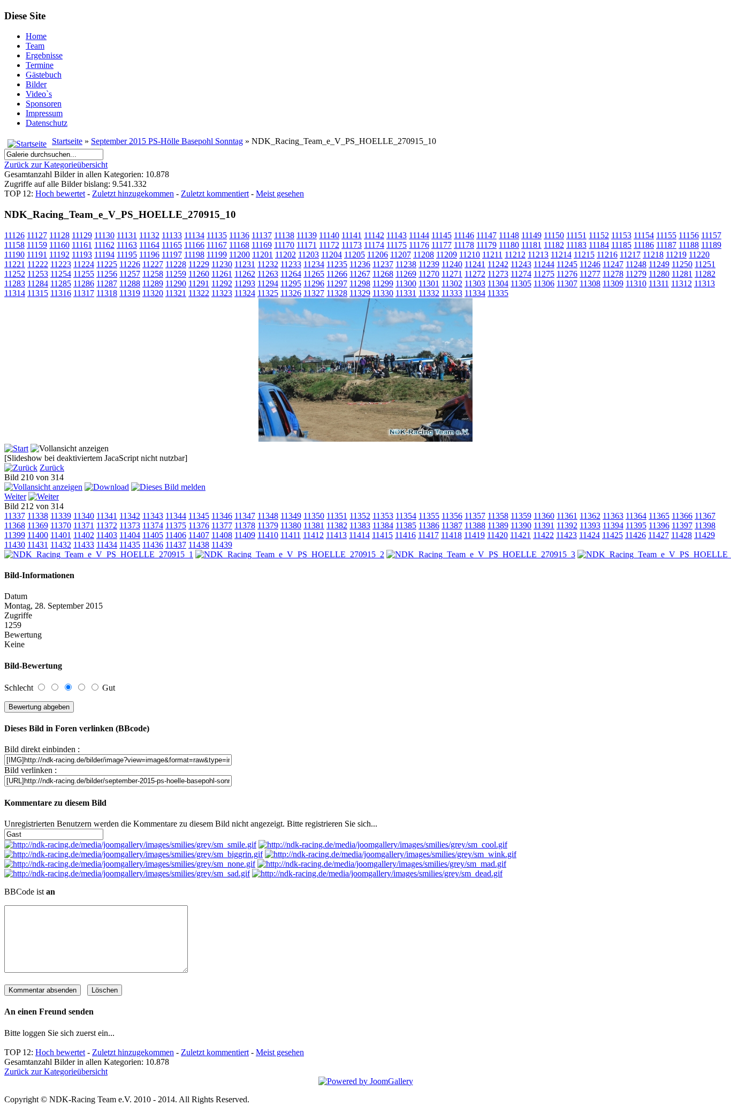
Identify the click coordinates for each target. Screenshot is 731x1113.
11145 (441, 235)
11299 (382, 283)
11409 (244, 535)
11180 (509, 244)
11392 (567, 525)
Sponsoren (44, 103)
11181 (531, 244)
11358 (498, 515)
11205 (354, 254)
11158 (14, 244)
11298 (359, 283)
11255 (83, 273)
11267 (359, 273)
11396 (659, 525)
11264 (290, 273)
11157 (711, 235)
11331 (405, 293)
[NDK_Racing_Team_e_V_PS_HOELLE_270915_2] (289, 554)
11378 (244, 525)
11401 (60, 535)
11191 (37, 254)
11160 (59, 244)
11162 (104, 244)
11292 (221, 283)
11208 (423, 254)
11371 (83, 525)
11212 (515, 254)
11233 (290, 264)
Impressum (44, 113)
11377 (221, 525)
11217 (630, 254)
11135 (217, 235)
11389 (498, 525)
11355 (428, 515)
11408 (221, 535)
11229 (198, 264)
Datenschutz (46, 122)
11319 (129, 293)
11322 (198, 293)
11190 (14, 254)
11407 (198, 535)
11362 (590, 515)
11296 (313, 283)
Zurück (52, 467)
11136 (239, 235)
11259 (175, 273)
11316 (60, 293)
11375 (175, 525)
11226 (129, 264)
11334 (475, 293)
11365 (659, 515)
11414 (359, 535)
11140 (329, 235)
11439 (221, 544)
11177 (441, 244)
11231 (244, 264)
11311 (659, 283)
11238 (405, 264)
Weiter (15, 496)
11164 (149, 244)
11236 (359, 264)
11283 (14, 283)
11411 (290, 535)
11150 (554, 235)
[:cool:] (382, 844)
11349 (290, 515)
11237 (382, 264)
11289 (152, 283)
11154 (644, 235)
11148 (509, 235)
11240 (451, 264)
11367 (705, 515)
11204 (331, 254)
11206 (377, 254)
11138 (284, 235)
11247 (613, 264)
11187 (666, 244)
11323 (221, 293)
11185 (621, 244)
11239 (428, 264)
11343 (152, 515)
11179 (486, 244)
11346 (221, 515)
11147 (486, 235)
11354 (405, 515)
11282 (705, 273)
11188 (689, 244)
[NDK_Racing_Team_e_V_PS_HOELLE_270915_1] (98, 554)
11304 (498, 283)
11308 (590, 283)
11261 (221, 273)
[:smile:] (130, 844)
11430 (14, 544)
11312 (681, 283)
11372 (106, 525)
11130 (104, 235)
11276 (567, 273)
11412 (313, 535)
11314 (14, 293)
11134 (194, 235)
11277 (590, 273)
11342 (129, 515)
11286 (83, 283)
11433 (83, 544)
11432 (60, 544)
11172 (329, 244)
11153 (621, 235)
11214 (561, 254)
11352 (359, 515)
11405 (152, 535)
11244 (544, 264)
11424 (589, 535)
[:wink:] (390, 854)
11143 (396, 235)
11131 (127, 235)
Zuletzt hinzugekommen (133, 193)
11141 (351, 235)
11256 (106, 273)
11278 (613, 273)
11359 (521, 515)
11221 (14, 264)
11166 (194, 244)
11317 (83, 293)
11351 (336, 515)
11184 (599, 244)
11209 (446, 254)
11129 (82, 235)
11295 (290, 283)
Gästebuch (44, 74)
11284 (37, 283)
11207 (400, 254)
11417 (428, 535)
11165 (172, 244)
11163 (127, 244)
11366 (682, 515)
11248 (636, 264)
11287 (106, 283)
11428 (681, 535)
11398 (705, 525)
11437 (175, 544)
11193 (82, 254)
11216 (607, 254)
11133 (172, 235)
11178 (464, 244)
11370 (60, 525)
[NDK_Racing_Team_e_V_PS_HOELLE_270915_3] (480, 554)
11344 (175, 515)
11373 (129, 525)
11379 (267, 525)
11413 (336, 535)
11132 (149, 235)
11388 (475, 525)
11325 (267, 293)
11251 (705, 264)
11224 (83, 264)
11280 (659, 273)
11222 (37, 264)
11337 (14, 515)
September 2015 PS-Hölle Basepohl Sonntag (167, 141)
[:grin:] (133, 854)
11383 (359, 525)
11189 (711, 244)
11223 (60, 264)
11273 (498, 273)
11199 (217, 254)
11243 (521, 264)
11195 (127, 254)
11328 (336, 293)
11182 (554, 244)
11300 (405, 283)
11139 (306, 235)
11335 (498, 293)
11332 (428, 293)
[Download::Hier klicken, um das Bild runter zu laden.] (107, 486)
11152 (599, 235)
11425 (612, 535)
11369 (37, 525)
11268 (382, 273)
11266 (336, 273)
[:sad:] (127, 873)
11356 (451, 515)
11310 (636, 283)
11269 (405, 273)
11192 (59, 254)
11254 (60, 273)
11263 (267, 273)
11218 (653, 254)
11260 (198, 273)
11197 (172, 254)
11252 (14, 273)
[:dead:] (377, 873)
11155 (666, 235)
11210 (469, 254)
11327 (313, 293)
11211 (492, 254)
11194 (104, 254)
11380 (290, 525)
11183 (576, 244)
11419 (474, 535)
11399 (14, 535)
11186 (644, 244)
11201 (262, 254)
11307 (567, 283)
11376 (198, 525)
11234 (313, 264)
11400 (37, 535)
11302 (451, 283)
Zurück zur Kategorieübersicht (56, 164)
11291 (198, 283)
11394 (613, 525)
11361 (567, 515)
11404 (129, 535)
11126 (14, 235)
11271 (451, 273)
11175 (396, 244)
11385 (405, 525)
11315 (37, 293)
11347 (244, 515)
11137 (262, 235)
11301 (428, 283)
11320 (152, 293)
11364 (636, 515)
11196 (149, 254)
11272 (475, 273)
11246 (590, 264)
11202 (285, 254)
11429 (704, 535)
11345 (198, 515)
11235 (336, 264)
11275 (544, 273)
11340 (83, 515)
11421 (520, 535)
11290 (175, 283)
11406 (175, 535)
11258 (152, 273)
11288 (129, 283)
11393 (590, 525)
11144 (419, 235)
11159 (37, 244)
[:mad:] (381, 863)
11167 (217, 244)
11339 (60, 515)
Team (35, 45)
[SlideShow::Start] (16, 448)
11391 (544, 525)
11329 (359, 293)
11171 (306, 244)
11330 (382, 293)
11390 (521, 525)
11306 (544, 283)
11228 (175, 264)
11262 (244, 273)
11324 (244, 293)
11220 (699, 254)
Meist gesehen (280, 193)
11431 (37, 544)
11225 (106, 264)
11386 (428, 525)
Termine (40, 65)
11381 (313, 525)
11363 (613, 515)
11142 (374, 235)
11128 (59, 235)
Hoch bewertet (60, 193)
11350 (313, 515)
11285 (60, 283)
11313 (704, 283)
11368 (14, 525)
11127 (37, 235)
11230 (221, 264)
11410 (267, 535)
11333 (451, 293)
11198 (194, 254)
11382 (336, 525)
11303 (475, 283)
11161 (82, 244)
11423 (566, 535)
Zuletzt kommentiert (215, 193)
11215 (584, 254)
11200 (239, 254)
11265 (313, 273)
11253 (37, 273)
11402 (83, 535)
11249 (659, 264)
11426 (635, 535)
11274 (521, 273)
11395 (636, 525)
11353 (382, 515)
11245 (567, 264)
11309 (613, 283)
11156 (689, 235)
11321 (175, 293)
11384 (382, 525)
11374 (152, 525)
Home (36, 36)
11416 (405, 535)
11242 (498, 264)
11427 (658, 535)
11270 (428, 273)
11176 (419, 244)
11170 (284, 244)
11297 (336, 283)
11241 (475, 264)
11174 (374, 244)
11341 (106, 515)
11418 (451, 535)
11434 (106, 544)
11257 (129, 273)
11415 (382, 535)
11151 (576, 235)
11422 (543, 535)
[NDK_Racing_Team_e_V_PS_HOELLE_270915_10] (365, 438)
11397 (682, 525)
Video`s (39, 94)
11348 (267, 515)
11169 (262, 244)
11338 (37, 515)
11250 (682, 264)
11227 (152, 264)
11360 (544, 515)
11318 (106, 293)
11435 (129, 544)
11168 (239, 244)
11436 (152, 544)
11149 (531, 235)
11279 (636, 273)
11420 (497, 535)
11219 (676, 254)
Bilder (36, 84)
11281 (682, 273)
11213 (538, 254)
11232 (267, 264)
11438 (198, 544)
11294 (267, 283)
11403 (106, 535)
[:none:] (129, 863)
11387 (451, 525)
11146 (464, 235)
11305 (521, 283)
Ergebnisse (44, 55)
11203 (308, 254)
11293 (244, 283)
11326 (290, 293)
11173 (351, 244)
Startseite (67, 141)
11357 (475, 515)
